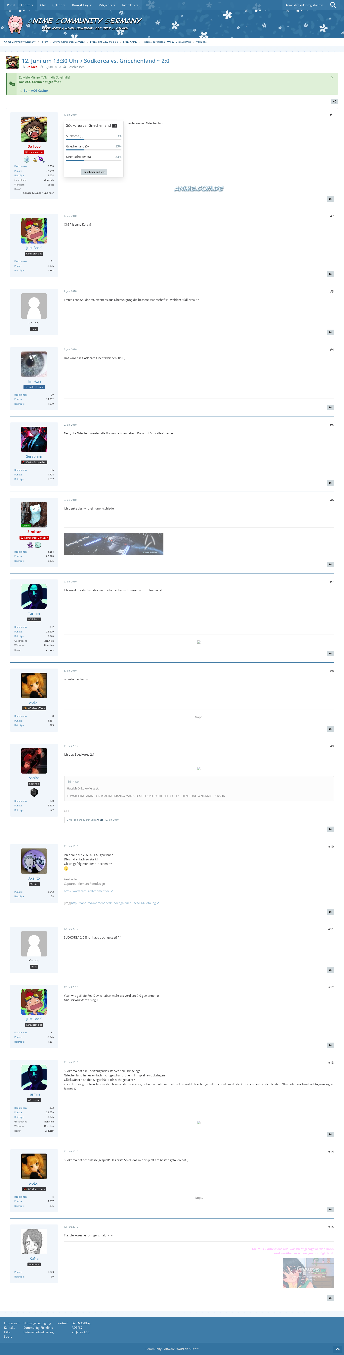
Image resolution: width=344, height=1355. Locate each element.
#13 (331, 1062)
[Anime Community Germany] (172, 24)
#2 (332, 216)
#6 (332, 500)
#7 (332, 582)
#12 (331, 987)
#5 (332, 425)
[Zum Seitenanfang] (337, 1349)
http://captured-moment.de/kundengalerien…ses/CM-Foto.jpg (113, 903)
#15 (331, 1227)
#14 (331, 1152)
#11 (331, 929)
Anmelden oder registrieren (304, 5)
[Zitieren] (330, 199)
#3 (332, 291)
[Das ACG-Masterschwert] (41, 159)
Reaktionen (20, 166)
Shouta (99, 819)
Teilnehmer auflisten (93, 172)
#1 (332, 115)
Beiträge (19, 175)
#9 (332, 746)
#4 (332, 350)
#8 (332, 671)
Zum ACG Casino (36, 90)
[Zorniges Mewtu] (30, 545)
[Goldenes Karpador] (34, 159)
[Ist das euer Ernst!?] (26, 159)
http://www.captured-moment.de (87, 891)
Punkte (18, 171)
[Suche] (333, 5)
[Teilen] (334, 101)
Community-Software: (172, 1349)
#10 (331, 846)
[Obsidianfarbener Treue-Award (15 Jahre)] (34, 792)
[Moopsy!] (38, 545)
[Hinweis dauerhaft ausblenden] (332, 77)
